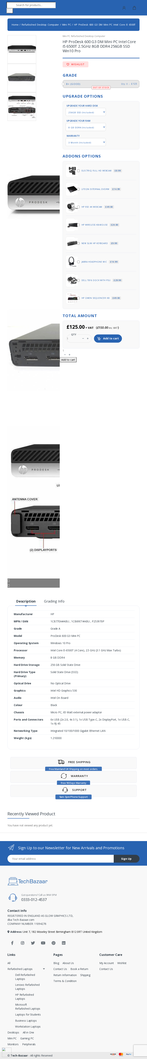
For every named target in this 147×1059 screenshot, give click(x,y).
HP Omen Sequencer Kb (101, 298)
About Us (68, 963)
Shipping (85, 975)
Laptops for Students (28, 1014)
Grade (70, 75)
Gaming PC (27, 1038)
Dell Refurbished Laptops (25, 977)
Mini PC (66, 24)
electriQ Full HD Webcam (101, 170)
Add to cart (110, 338)
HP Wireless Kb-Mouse (100, 224)
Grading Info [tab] (54, 601)
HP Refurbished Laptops (24, 996)
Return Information (65, 975)
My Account (106, 963)
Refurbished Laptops (20, 969)
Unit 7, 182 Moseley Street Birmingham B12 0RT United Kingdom (62, 932)
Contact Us (60, 969)
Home (15, 24)
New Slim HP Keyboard (99, 243)
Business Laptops (26, 1020)
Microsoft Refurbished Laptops (27, 1006)
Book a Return (79, 969)
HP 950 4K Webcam (97, 207)
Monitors (13, 1044)
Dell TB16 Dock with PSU (101, 280)
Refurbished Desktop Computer (40, 24)
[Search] (10, 10)
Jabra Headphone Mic (100, 261)
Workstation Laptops (28, 1026)
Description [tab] (26, 601)
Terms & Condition (65, 981)
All (8, 963)
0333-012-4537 (34, 899)
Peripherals (29, 1044)
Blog (56, 963)
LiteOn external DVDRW (101, 189)
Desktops (13, 1032)
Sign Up (126, 859)
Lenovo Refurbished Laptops (27, 987)
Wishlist (77, 64)
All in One (28, 1032)
